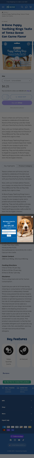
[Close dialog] (32, 217)
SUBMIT (9, 235)
